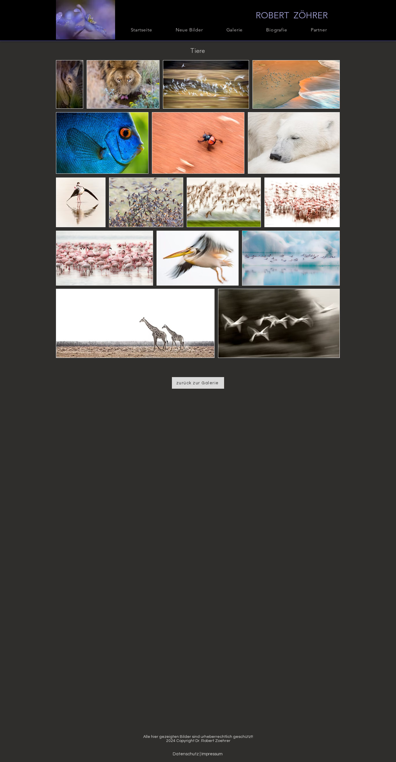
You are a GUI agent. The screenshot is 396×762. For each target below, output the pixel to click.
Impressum (212, 754)
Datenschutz (186, 754)
